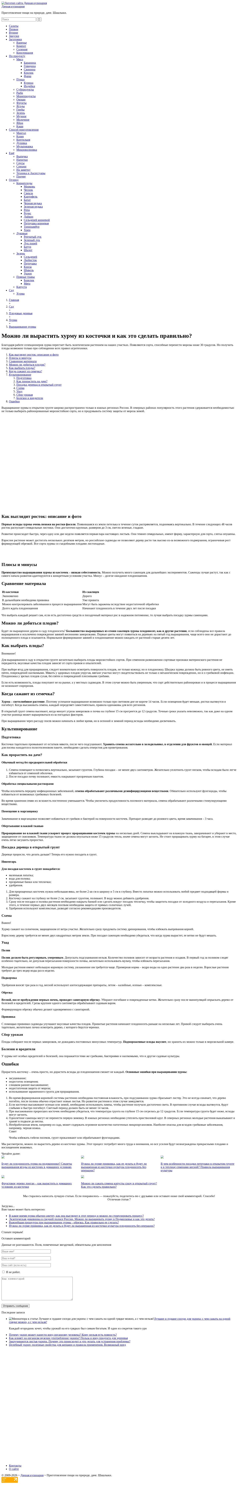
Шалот (28, 250)
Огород (13, 179)
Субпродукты (25, 89)
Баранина (30, 62)
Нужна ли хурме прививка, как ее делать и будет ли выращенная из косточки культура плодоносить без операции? (82, 1225)
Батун (27, 246)
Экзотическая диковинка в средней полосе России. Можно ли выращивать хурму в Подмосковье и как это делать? (82, 1219)
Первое (13, 29)
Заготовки (15, 39)
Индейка (29, 86)
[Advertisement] (119, 439)
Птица (20, 79)
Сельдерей (30, 256)
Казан (20, 136)
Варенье (21, 42)
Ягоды (20, 106)
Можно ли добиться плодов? (27, 364)
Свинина (29, 69)
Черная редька (33, 203)
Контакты (15, 1465)
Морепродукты (26, 96)
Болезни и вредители (29, 398)
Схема (20, 388)
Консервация (24, 52)
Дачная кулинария (13, 6)
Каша (19, 126)
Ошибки (14, 401)
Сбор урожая (24, 394)
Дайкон (28, 216)
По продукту (17, 56)
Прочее (21, 176)
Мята (27, 283)
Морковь (29, 186)
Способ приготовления (23, 129)
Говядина (30, 66)
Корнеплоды (24, 183)
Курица (28, 82)
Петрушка (30, 263)
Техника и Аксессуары (30, 173)
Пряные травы (25, 276)
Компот (21, 46)
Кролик (28, 72)
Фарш (27, 76)
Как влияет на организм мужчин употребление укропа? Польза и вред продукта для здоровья (68, 1338)
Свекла (28, 193)
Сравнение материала (23, 361)
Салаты (13, 26)
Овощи (20, 99)
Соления (21, 49)
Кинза (28, 266)
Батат (27, 199)
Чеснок (28, 189)
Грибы (20, 109)
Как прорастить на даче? (31, 381)
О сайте (14, 1469)
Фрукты (21, 102)
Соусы (20, 163)
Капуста (21, 286)
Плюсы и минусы (20, 357)
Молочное (22, 119)
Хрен (27, 230)
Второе (13, 32)
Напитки (22, 159)
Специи (21, 166)
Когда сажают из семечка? (25, 371)
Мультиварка (24, 146)
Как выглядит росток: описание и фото (34, 354)
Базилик (29, 280)
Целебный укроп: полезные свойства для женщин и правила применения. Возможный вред (67, 1344)
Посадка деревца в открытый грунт (39, 384)
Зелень (20, 113)
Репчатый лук (32, 236)
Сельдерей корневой (37, 220)
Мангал (21, 133)
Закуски (14, 36)
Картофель (30, 196)
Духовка (21, 143)
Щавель (29, 270)
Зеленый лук (32, 240)
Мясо (19, 59)
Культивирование (20, 374)
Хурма (20, 293)
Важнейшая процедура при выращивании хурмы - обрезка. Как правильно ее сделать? (64, 1222)
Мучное (21, 116)
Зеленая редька (33, 206)
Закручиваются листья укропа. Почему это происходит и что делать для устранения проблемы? (69, 1341)
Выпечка (22, 156)
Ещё (11, 153)
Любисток (30, 260)
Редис (27, 213)
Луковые (22, 233)
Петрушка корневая (36, 223)
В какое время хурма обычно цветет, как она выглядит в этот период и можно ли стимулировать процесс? (76, 1215)
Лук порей (30, 243)
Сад (11, 290)
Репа (27, 210)
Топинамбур (31, 226)
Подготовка (23, 378)
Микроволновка (26, 149)
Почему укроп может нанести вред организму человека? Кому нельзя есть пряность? (63, 1334)
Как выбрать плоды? (22, 368)
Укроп (28, 273)
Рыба (19, 92)
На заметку (23, 169)
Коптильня (23, 139)
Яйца (19, 123)
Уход (19, 391)
